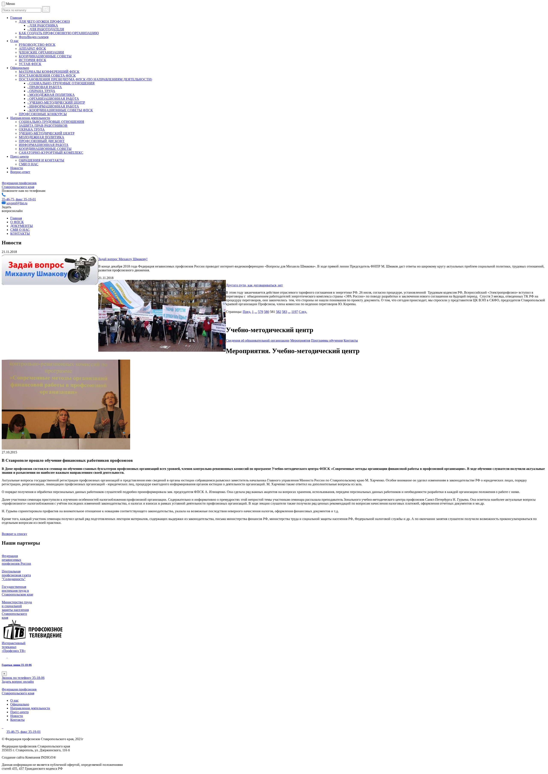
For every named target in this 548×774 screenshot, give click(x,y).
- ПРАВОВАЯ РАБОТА (44, 87)
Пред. (247, 312)
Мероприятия (300, 340)
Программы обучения (327, 340)
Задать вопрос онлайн (18, 681)
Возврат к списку (14, 534)
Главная (16, 17)
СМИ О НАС (28, 164)
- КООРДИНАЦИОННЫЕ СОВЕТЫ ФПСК (60, 110)
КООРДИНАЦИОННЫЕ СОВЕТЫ (45, 56)
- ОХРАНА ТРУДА (41, 91)
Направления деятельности (30, 118)
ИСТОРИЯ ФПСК (32, 60)
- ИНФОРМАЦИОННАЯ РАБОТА (53, 106)
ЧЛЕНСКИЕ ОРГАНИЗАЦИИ (41, 52)
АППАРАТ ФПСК (32, 48)
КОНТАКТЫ (20, 233)
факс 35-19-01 (26, 199)
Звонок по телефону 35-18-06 (23, 678)
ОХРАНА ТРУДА (32, 129)
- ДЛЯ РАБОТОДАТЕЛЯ (45, 29)
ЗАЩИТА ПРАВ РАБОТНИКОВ (43, 125)
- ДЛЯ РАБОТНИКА (42, 25)
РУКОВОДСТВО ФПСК (37, 44)
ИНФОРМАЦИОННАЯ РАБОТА (43, 145)
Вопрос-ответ (20, 172)
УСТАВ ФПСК (30, 64)
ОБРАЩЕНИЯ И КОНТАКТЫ (41, 160)
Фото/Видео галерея (33, 37)
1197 (294, 312)
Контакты (351, 340)
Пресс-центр (19, 156)
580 (266, 312)
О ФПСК (17, 222)
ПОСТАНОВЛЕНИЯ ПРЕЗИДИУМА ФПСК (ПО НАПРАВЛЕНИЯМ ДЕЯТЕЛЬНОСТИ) (85, 79)
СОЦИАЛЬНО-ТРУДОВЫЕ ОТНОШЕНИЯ (51, 122)
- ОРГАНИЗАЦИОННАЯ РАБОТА (53, 98)
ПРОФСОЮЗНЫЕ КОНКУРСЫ (43, 114)
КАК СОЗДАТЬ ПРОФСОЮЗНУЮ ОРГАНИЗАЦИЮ (59, 33)
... (256, 312)
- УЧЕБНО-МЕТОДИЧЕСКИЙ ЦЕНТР (56, 102)
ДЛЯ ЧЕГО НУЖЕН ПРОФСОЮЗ (44, 21)
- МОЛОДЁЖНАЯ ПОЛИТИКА (51, 95)
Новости (16, 168)
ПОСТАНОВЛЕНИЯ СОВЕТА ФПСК (47, 75)
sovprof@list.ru (16, 203)
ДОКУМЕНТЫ (21, 226)
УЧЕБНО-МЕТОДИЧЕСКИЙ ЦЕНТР (46, 133)
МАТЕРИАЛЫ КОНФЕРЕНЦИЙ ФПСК (49, 71)
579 (260, 312)
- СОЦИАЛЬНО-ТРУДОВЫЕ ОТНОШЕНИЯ (61, 83)
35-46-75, (9, 199)
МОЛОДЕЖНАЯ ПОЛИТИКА (41, 137)
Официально (19, 68)
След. (303, 312)
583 (284, 312)
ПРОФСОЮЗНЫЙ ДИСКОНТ (42, 141)
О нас (14, 41)
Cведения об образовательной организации (257, 340)
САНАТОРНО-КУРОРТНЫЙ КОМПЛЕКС (51, 152)
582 (278, 312)
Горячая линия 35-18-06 (17, 664)
